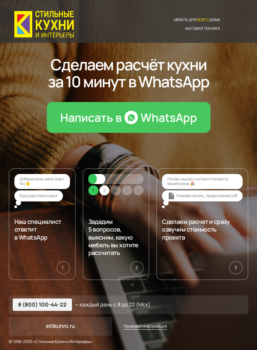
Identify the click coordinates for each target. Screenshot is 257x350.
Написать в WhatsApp (128, 117)
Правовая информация (145, 326)
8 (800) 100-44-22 (42, 304)
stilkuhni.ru (60, 326)
